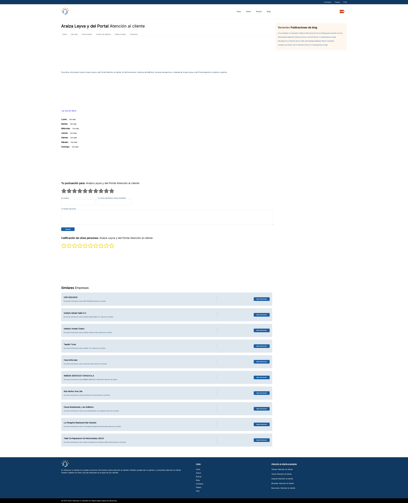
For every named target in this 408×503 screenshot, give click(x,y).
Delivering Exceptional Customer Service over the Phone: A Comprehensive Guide (307, 37)
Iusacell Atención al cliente (282, 479)
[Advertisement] (125, 54)
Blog (269, 11)
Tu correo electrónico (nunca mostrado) (112, 198)
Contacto (327, 2)
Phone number (87, 34)
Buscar (259, 11)
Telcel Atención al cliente (281, 474)
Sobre (248, 11)
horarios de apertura (103, 34)
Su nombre (65, 198)
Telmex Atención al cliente (282, 469)
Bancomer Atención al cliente (283, 488)
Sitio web (74, 34)
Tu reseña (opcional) (68, 209)
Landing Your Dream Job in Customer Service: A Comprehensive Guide (303, 45)
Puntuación (134, 34)
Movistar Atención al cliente (282, 483)
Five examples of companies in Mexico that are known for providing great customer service (310, 33)
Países (337, 2)
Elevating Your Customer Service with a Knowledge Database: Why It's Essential (306, 41)
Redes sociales (120, 34)
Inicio (239, 11)
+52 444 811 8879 (68, 111)
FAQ (345, 2)
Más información (261, 299)
